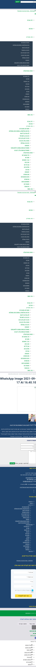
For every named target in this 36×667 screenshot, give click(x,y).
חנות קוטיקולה (29, 525)
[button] (35, 638)
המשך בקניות (23, 624)
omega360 (27, 613)
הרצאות (27, 549)
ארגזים (27, 532)
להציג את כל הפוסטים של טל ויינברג (19, 425)
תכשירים (27, 548)
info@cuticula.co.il (27, 481)
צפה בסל (32, 624)
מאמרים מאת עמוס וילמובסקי (22, 521)
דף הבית (31, 501)
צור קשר (31, 551)
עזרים (28, 537)
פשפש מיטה (26, 546)
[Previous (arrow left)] (35, 633)
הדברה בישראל (25, 512)
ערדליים (27, 533)
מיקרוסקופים (26, 542)
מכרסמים (27, 540)
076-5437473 (29, 478)
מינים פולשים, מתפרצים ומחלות (21, 509)
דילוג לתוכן (33, 635)
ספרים (27, 528)
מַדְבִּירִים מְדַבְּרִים (25, 514)
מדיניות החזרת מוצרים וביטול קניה (28, 487)
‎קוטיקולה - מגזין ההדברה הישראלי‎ (24, 561)
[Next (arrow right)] (33, 633)
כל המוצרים (26, 526)
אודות (31, 503)
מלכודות (27, 535)
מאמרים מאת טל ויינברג (23, 523)
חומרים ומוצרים (25, 507)
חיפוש (18, 2)
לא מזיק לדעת (25, 510)
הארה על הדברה (25, 516)
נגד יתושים (26, 530)
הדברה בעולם (26, 517)
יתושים (27, 519)
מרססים (27, 544)
